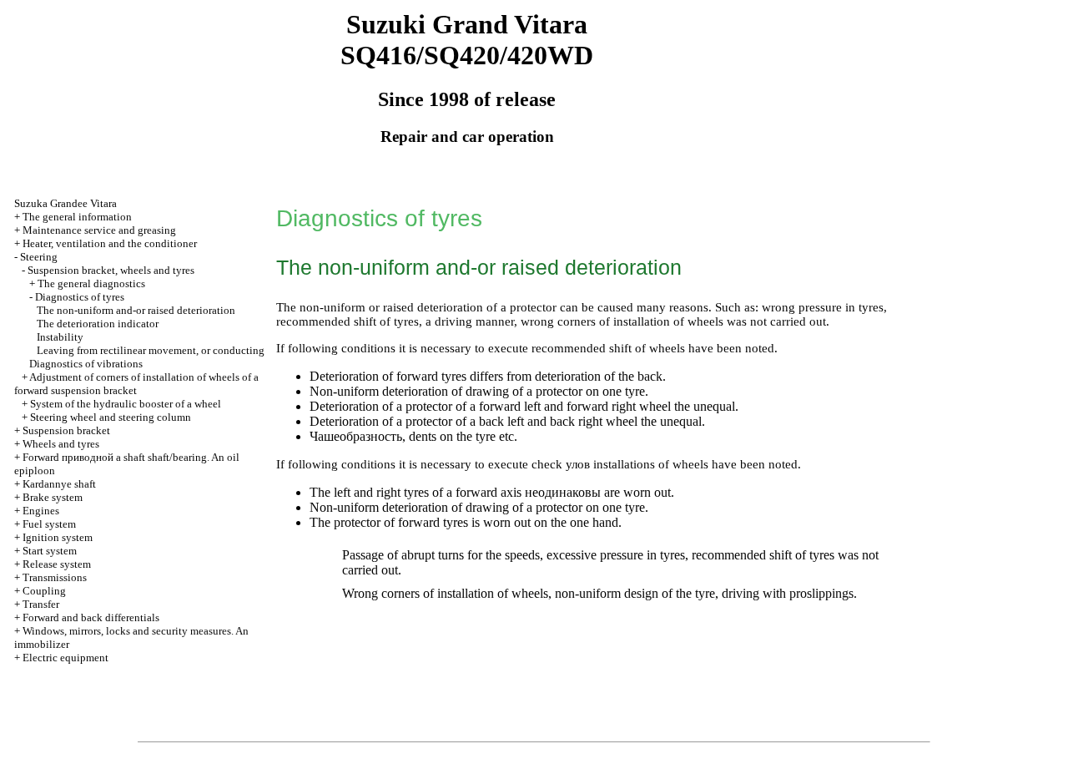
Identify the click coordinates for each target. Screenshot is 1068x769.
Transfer (41, 604)
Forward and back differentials (91, 617)
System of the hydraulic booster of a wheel (125, 403)
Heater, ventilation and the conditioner (110, 243)
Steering (39, 256)
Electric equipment (65, 657)
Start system (50, 550)
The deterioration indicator (98, 323)
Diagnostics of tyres (79, 297)
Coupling (44, 590)
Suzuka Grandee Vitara (65, 203)
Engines (41, 510)
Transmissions (55, 577)
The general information (77, 216)
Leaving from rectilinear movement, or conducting (150, 350)
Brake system (53, 497)
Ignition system (58, 537)
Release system (57, 564)
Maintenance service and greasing (99, 230)
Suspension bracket (66, 430)
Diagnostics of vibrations (86, 363)
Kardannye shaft (59, 484)
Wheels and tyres (61, 444)
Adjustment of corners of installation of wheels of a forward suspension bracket (136, 384)
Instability (60, 337)
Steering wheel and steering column (110, 417)
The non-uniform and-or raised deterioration (136, 310)
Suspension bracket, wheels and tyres (111, 270)
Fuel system (49, 524)
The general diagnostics (91, 283)
